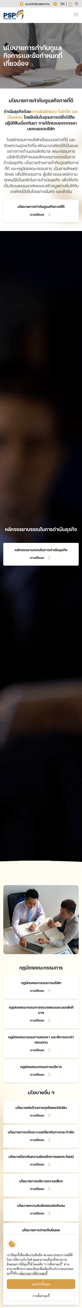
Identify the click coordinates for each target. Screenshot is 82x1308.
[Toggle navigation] (76, 14)
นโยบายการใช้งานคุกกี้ (33, 1273)
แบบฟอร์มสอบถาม (37, 4)
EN (62, 4)
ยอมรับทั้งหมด (41, 1284)
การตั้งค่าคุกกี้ (41, 1296)
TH (70, 4)
